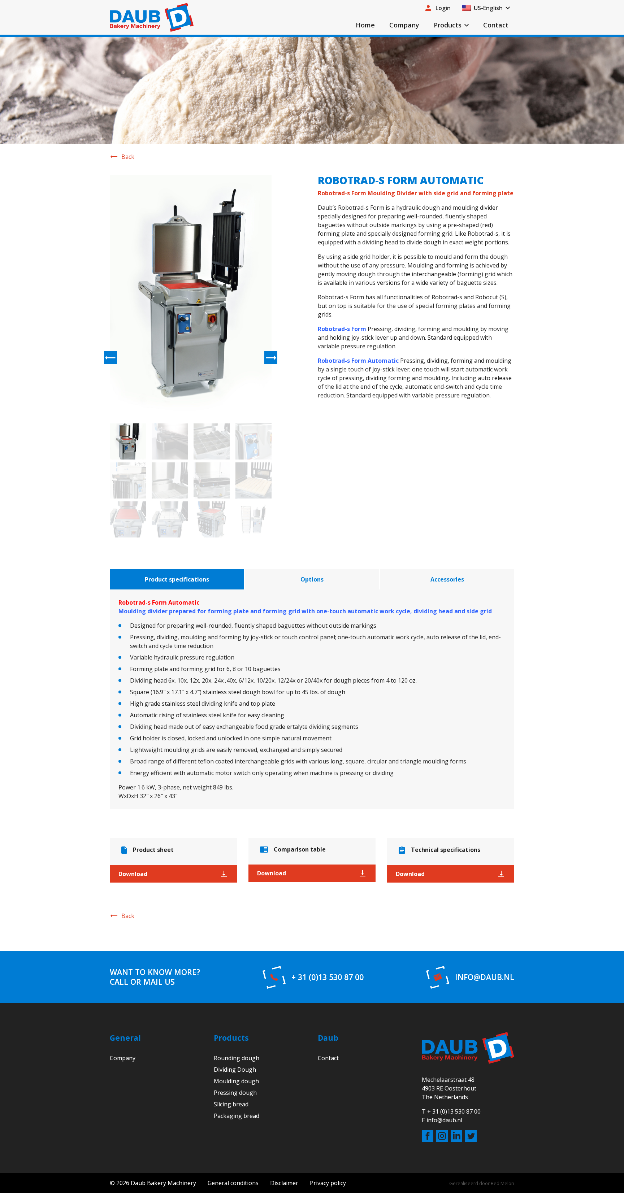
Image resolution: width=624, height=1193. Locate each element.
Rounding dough (236, 1058)
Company (404, 25)
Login (443, 8)
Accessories (447, 579)
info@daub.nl (484, 977)
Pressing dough (235, 1093)
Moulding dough (236, 1081)
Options (312, 579)
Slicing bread (231, 1104)
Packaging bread (236, 1116)
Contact (495, 25)
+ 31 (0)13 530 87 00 (327, 977)
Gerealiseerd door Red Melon (481, 1183)
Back (127, 157)
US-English (488, 8)
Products (448, 25)
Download (132, 874)
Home (365, 25)
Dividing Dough (235, 1070)
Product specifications (177, 579)
